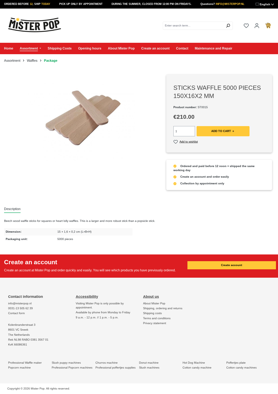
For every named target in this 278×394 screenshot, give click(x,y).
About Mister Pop (154, 303)
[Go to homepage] (34, 24)
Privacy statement (154, 323)
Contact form (16, 313)
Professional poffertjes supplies (115, 367)
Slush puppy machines (66, 362)
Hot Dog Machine (194, 362)
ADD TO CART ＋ (223, 131)
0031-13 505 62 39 (20, 308)
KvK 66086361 (17, 344)
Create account (231, 265)
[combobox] (193, 26)
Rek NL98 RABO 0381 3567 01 (28, 339)
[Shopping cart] (268, 26)
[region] (81, 118)
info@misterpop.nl (20, 303)
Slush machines (149, 367)
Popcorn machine (19, 367)
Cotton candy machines (241, 367)
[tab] (12, 209)
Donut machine (149, 362)
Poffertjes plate (236, 362)
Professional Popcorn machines (72, 367)
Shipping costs (152, 313)
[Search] (228, 26)
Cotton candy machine (197, 367)
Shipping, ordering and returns (162, 308)
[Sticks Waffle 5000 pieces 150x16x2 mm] (81, 118)
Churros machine (106, 362)
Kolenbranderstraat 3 (21, 324)
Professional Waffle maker (25, 362)
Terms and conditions (157, 318)
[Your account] (257, 26)
